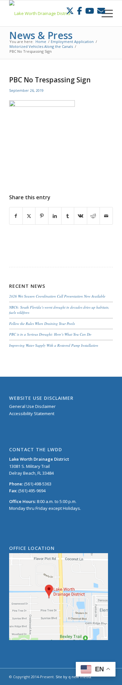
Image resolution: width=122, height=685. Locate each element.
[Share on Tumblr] (67, 215)
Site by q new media (73, 676)
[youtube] (90, 10)
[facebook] (79, 10)
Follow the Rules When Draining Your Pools (42, 323)
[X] (70, 10)
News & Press (41, 35)
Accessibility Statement (31, 413)
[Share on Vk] (80, 215)
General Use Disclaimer (32, 406)
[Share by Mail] (106, 215)
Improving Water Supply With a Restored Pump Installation (53, 345)
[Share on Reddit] (93, 215)
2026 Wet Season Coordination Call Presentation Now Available (57, 296)
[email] (101, 10)
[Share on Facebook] (15, 215)
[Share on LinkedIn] (54, 215)
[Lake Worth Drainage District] (50, 13)
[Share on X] (29, 215)
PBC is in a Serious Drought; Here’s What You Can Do (50, 334)
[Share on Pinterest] (41, 215)
